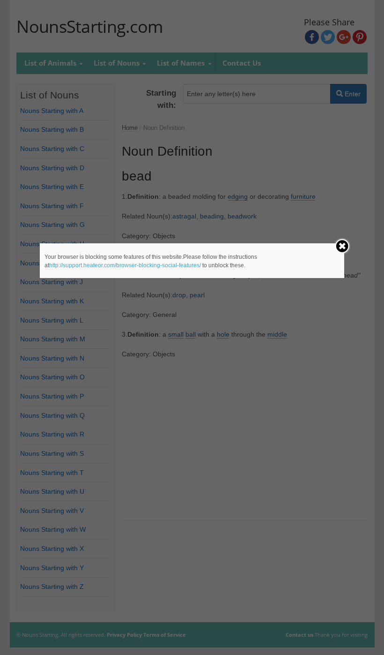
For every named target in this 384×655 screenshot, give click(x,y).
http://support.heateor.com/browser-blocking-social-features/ (125, 265)
